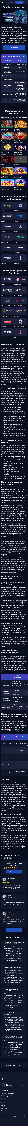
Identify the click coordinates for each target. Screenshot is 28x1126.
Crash (16, 117)
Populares (4, 117)
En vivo (11, 117)
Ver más (14, 929)
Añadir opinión (14, 871)
